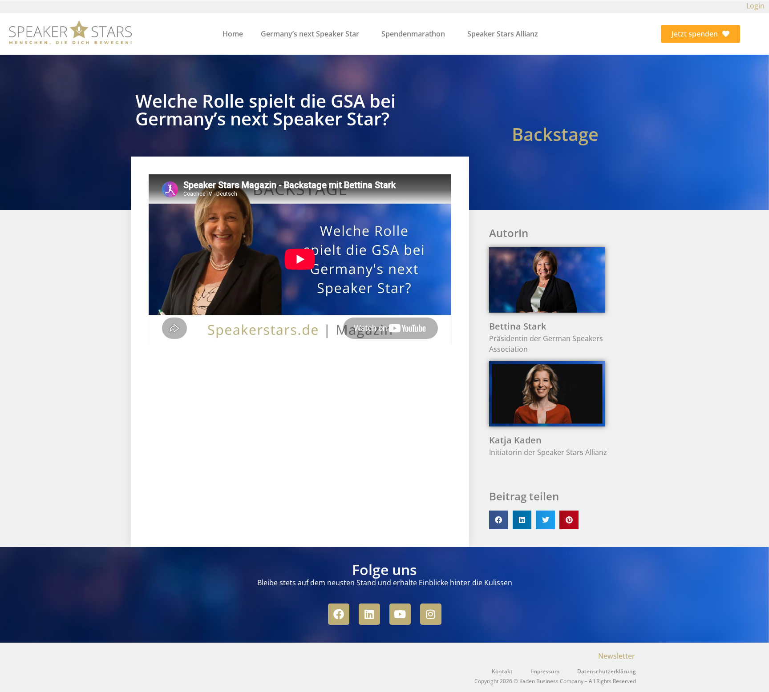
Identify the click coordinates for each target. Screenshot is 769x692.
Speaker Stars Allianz (502, 34)
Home (233, 34)
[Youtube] (400, 614)
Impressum (544, 671)
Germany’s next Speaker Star (310, 34)
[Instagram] (430, 614)
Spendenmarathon (413, 34)
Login (755, 6)
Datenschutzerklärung (606, 671)
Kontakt (502, 671)
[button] (498, 520)
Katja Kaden (515, 440)
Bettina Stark (517, 326)
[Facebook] (338, 614)
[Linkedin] (369, 614)
